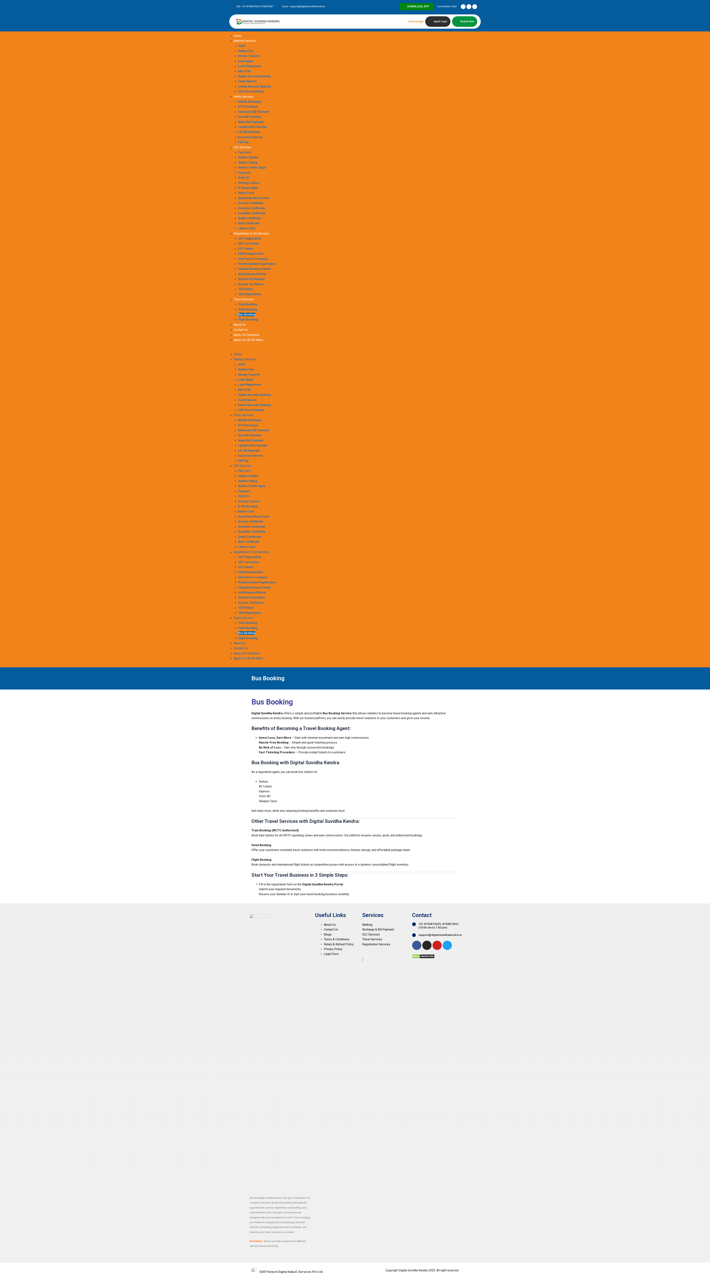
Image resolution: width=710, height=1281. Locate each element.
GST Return (245, 248)
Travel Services (244, 299)
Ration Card (246, 193)
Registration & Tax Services (251, 233)
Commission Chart (447, 6)
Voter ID (243, 177)
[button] (417, 6)
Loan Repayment (249, 66)
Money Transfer (249, 56)
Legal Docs (331, 954)
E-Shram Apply (248, 188)
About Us (240, 324)
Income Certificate (250, 203)
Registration (467, 21)
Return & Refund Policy (339, 944)
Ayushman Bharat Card (253, 198)
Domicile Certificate (251, 208)
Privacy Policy (333, 949)
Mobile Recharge (249, 101)
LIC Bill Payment (249, 132)
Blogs (328, 934)
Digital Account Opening (254, 76)
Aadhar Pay (245, 51)
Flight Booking (248, 319)
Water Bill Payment (250, 122)
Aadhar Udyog (247, 162)
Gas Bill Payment (249, 117)
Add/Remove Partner (252, 274)
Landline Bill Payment (252, 127)
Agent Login (440, 21)
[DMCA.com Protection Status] (423, 956)
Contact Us (241, 329)
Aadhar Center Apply (252, 167)
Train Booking (247, 304)
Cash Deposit (247, 81)
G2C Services (242, 147)
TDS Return (245, 289)
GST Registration (249, 238)
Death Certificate (249, 218)
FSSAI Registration (250, 253)
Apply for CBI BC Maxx (248, 340)
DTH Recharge (248, 106)
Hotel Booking (247, 309)
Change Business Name (254, 269)
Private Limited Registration (257, 264)
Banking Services (245, 41)
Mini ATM (244, 71)
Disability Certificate (251, 213)
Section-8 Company (251, 279)
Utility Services (243, 96)
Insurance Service (250, 137)
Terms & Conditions (336, 939)
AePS (241, 46)
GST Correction (248, 243)
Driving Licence (248, 183)
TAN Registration (249, 294)
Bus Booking (246, 314)
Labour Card (246, 228)
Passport (244, 172)
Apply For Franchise (246, 335)
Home (237, 36)
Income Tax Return (250, 284)
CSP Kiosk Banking (251, 91)
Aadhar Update (248, 157)
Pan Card (244, 152)
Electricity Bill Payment (253, 112)
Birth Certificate (248, 223)
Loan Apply (245, 61)
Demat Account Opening (254, 86)
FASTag (243, 142)
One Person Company (253, 259)
